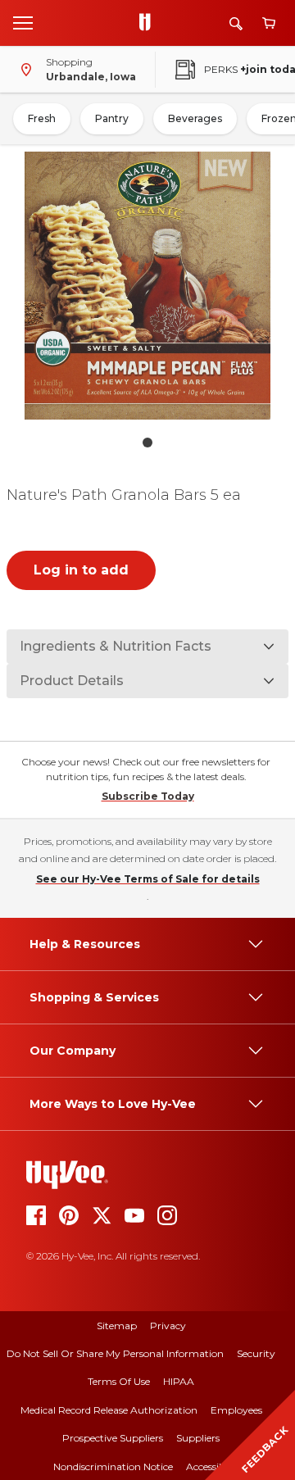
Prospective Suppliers (112, 1438)
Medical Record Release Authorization (108, 1410)
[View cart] (269, 23)
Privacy (168, 1325)
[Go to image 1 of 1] (147, 442)
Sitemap (117, 1325)
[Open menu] (23, 22)
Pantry (112, 118)
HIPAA (178, 1381)
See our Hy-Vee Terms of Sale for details (148, 879)
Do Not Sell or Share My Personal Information (115, 1353)
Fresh (42, 118)
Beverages (195, 118)
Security (256, 1353)
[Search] (236, 23)
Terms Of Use (119, 1381)
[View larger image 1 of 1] (147, 286)
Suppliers (198, 1438)
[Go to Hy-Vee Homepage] (149, 23)
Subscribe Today (148, 796)
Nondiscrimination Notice (113, 1466)
